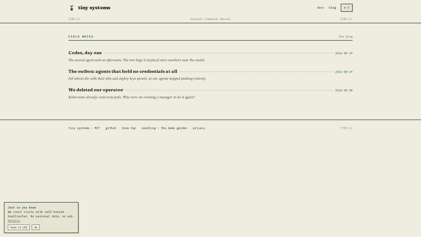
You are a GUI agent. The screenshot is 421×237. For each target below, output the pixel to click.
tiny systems (94, 7)
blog (332, 7)
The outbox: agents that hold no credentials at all (122, 71)
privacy (199, 128)
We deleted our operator (95, 89)
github (111, 128)
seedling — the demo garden (164, 128)
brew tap (129, 128)
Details (14, 220)
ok (35, 227)
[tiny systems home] (71, 7)
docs (320, 7)
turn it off (18, 227)
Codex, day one (85, 52)
